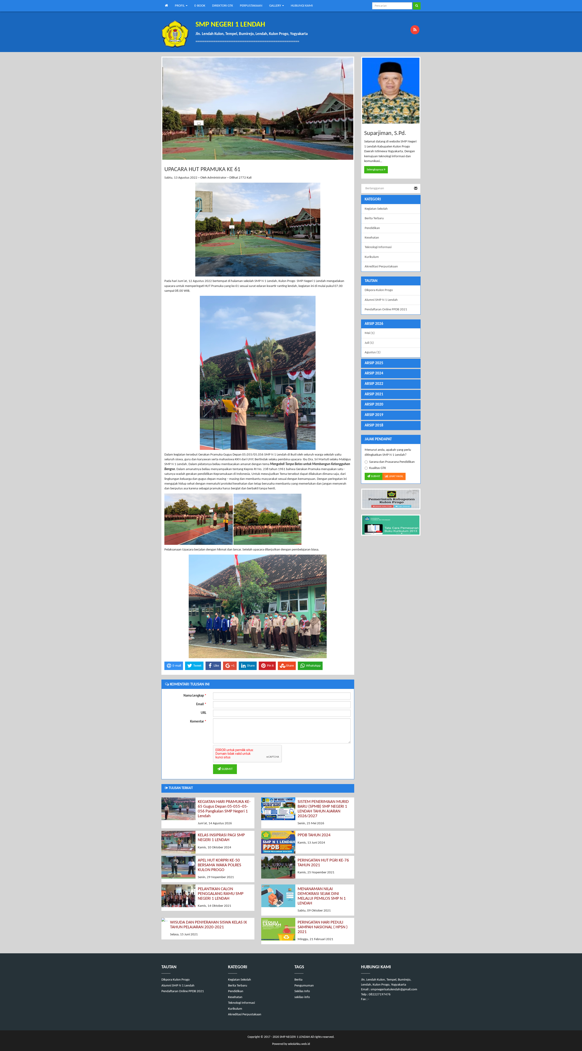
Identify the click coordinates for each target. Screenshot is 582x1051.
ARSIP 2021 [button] (374, 394)
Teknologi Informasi (378, 247)
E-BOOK (199, 5)
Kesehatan (372, 237)
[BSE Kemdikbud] (391, 524)
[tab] (391, 324)
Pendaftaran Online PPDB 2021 (386, 309)
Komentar (198, 721)
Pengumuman (304, 985)
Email (201, 704)
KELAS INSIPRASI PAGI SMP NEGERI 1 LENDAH (221, 837)
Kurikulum (372, 257)
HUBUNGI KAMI (302, 5)
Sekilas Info (302, 991)
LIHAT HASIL (395, 476)
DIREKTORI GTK (222, 5)
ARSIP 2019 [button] (374, 415)
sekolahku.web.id (299, 1044)
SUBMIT (227, 769)
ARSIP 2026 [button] (374, 324)
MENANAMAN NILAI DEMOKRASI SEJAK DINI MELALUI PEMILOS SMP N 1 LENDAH (322, 896)
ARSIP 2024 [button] (374, 373)
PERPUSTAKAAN (251, 5)
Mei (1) (370, 333)
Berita (298, 979)
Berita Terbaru (374, 218)
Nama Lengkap (194, 695)
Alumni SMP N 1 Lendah (381, 300)
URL (203, 713)
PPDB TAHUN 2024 (314, 835)
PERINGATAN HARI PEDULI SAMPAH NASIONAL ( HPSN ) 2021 (323, 927)
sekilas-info (302, 997)
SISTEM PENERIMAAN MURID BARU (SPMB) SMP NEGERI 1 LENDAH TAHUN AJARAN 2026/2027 (323, 809)
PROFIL (180, 5)
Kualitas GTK (377, 468)
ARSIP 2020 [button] (374, 404)
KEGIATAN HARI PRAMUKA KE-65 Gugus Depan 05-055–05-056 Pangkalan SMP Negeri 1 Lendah (224, 809)
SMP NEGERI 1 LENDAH (294, 1037)
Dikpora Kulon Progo (379, 290)
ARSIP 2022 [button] (374, 384)
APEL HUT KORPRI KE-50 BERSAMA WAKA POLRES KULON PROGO (219, 865)
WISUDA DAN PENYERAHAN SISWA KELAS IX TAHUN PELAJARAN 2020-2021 (208, 924)
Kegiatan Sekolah (376, 209)
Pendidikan (372, 228)
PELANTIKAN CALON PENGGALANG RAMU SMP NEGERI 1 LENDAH (220, 894)
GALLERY (275, 5)
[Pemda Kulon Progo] (391, 499)
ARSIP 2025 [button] (374, 363)
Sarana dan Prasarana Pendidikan (392, 462)
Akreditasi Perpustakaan (381, 266)
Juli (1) (369, 343)
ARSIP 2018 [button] (374, 425)
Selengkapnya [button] (375, 169)
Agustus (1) (373, 352)
